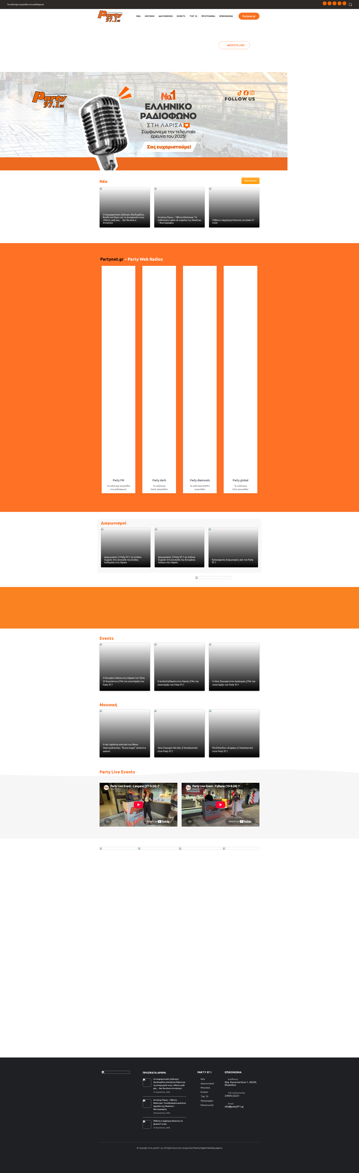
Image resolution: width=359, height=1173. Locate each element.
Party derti (159, 480)
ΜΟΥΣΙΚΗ (149, 16)
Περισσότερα (250, 181)
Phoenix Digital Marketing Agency (207, 1148)
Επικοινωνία (207, 1105)
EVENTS (181, 16)
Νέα (203, 1079)
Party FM (118, 480)
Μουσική (205, 1087)
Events (204, 1092)
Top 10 (204, 1096)
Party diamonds (200, 480)
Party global (240, 480)
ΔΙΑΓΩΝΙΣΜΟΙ (166, 16)
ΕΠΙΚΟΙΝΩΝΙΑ (226, 16)
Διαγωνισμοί (207, 1083)
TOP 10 (193, 16)
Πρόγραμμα (207, 1100)
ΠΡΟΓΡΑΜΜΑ (208, 16)
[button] (349, 4)
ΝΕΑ (138, 16)
